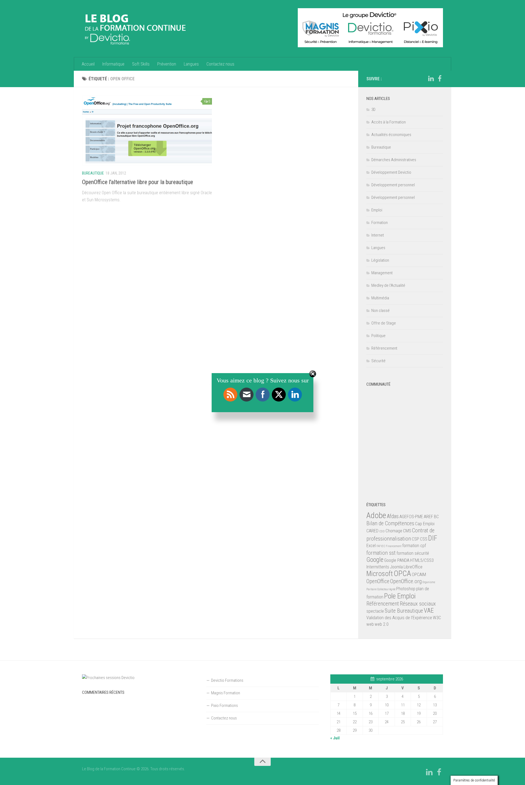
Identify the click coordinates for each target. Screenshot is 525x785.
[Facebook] (439, 78)
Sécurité (378, 360)
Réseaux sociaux (418, 603)
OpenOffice (377, 581)
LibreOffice (413, 566)
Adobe (376, 515)
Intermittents (377, 566)
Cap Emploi (424, 523)
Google (374, 559)
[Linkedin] (431, 78)
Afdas (393, 516)
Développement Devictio (391, 172)
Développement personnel (393, 184)
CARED (372, 530)
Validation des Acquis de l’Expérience (399, 617)
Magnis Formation (225, 692)
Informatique (113, 64)
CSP (415, 539)
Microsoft (379, 573)
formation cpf (414, 545)
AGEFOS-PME (411, 516)
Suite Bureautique (404, 610)
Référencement (384, 348)
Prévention (166, 64)
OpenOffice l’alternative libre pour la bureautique (137, 182)
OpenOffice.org (406, 581)
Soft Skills (141, 64)
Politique (378, 335)
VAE (429, 610)
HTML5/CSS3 (422, 560)
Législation (380, 260)
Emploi (376, 210)
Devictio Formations (227, 680)
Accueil (88, 64)
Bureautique (93, 173)
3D (373, 109)
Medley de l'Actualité (388, 285)
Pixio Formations (224, 705)
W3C (437, 617)
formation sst (381, 553)
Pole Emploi (400, 596)
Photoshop (405, 588)
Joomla (396, 566)
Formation (379, 222)
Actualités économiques (391, 134)
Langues (191, 64)
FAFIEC (381, 546)
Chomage (394, 530)
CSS (423, 539)
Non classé (380, 310)
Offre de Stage (383, 323)
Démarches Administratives (393, 159)
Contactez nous (220, 64)
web (370, 624)
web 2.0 (382, 624)
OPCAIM (419, 574)
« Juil (335, 738)
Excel (371, 545)
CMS (407, 530)
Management (382, 272)
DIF (432, 538)
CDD (382, 531)
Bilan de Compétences (390, 523)
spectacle (375, 611)
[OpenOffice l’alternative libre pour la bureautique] (147, 130)
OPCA (402, 573)
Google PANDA (396, 560)
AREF (428, 516)
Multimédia (380, 298)
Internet (377, 235)
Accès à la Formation (388, 122)
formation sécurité (412, 553)
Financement (393, 546)
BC (436, 516)
